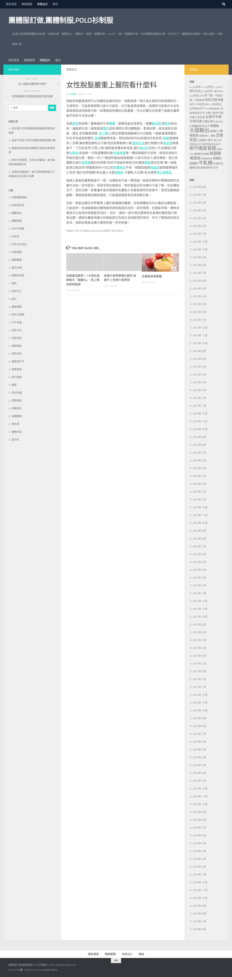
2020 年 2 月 (199, 773)
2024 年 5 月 (199, 382)
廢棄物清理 (18, 275)
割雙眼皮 (119, 168)
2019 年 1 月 (199, 874)
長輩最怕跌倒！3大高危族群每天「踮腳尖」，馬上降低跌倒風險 (83, 280)
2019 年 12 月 (200, 788)
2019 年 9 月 (199, 812)
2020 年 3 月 (199, 765)
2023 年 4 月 (199, 476)
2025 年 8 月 (199, 265)
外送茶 (15, 236)
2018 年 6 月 (199, 929)
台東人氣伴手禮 (214, 112)
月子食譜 (17, 322)
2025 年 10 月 (200, 249)
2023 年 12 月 (200, 413)
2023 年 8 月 (199, 444)
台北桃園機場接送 (212, 109)
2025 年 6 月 (199, 280)
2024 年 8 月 (199, 358)
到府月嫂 (211, 100)
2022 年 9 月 (199, 530)
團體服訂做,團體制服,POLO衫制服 (60, 20)
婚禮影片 (214, 131)
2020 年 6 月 (199, 741)
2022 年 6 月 (199, 554)
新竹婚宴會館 (203, 148)
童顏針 (119, 172)
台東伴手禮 (213, 117)
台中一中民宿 (211, 104)
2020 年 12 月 (200, 694)
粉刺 (168, 124)
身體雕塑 (17, 416)
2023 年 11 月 (200, 421)
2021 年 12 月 (200, 601)
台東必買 (207, 121)
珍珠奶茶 (218, 163)
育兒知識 (17, 392)
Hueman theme (49, 970)
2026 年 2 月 (199, 226)
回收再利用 (18, 205)
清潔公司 (17, 330)
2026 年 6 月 (199, 202)
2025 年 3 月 (199, 304)
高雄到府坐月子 (209, 167)
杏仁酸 (103, 133)
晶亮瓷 (167, 143)
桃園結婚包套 (206, 159)
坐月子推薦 (18, 228)
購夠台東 (195, 167)
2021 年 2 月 (199, 679)
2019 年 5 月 (199, 843)
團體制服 (17, 220)
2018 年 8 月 (199, 913)
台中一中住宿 (197, 104)
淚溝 (97, 138)
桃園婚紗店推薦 (201, 154)
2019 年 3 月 (199, 858)
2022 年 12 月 (200, 507)
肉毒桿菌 (119, 153)
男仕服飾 (17, 377)
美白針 (144, 148)
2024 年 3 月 (199, 390)
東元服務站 (164, 172)
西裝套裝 (17, 400)
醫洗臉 (157, 124)
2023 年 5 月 (199, 468)
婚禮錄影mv (204, 136)
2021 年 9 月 (199, 624)
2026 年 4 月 (199, 218)
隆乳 (106, 128)
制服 (220, 100)
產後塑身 (17, 369)
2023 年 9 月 (199, 437)
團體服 (214, 126)
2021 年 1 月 (199, 687)
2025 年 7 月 (199, 272)
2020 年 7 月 (199, 733)
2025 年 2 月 (199, 312)
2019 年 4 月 (199, 851)
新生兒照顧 (18, 314)
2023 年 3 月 (199, 483)
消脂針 (74, 153)
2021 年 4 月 (199, 663)
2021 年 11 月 (200, 608)
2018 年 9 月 (199, 905)
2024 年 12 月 (200, 327)
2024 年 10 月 (200, 343)
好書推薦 (17, 252)
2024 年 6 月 (199, 374)
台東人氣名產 (197, 117)
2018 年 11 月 (200, 890)
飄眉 (148, 163)
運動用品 (17, 431)
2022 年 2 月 (199, 585)
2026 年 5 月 (199, 210)
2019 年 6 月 (199, 835)
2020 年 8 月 (199, 726)
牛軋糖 (205, 163)
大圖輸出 (199, 130)
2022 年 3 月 (199, 577)
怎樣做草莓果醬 (152, 276)
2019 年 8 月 (199, 819)
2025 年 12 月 (200, 241)
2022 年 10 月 (200, 523)
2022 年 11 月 (200, 515)
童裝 (14, 384)
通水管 (15, 423)
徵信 (55, 4)
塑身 (75, 124)
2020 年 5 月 (199, 749)
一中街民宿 (198, 100)
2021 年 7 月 (199, 640)
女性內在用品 (19, 244)
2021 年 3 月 (199, 671)
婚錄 (213, 135)
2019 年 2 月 (199, 866)
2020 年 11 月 (200, 702)
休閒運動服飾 (19, 197)
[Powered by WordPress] (21, 970)
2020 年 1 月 (199, 780)
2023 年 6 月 (199, 460)
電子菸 (15, 439)
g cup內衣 (206, 91)
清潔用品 (17, 338)
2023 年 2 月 (199, 491)
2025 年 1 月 (199, 319)
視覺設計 (42, 4)
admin (73, 94)
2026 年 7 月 (199, 194)
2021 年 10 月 (200, 616)
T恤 (210, 95)
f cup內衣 (217, 87)
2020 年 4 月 (199, 757)
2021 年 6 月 (199, 648)
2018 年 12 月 (200, 882)
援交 (14, 298)
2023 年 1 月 (199, 499)
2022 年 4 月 (199, 569)
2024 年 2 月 (199, 397)
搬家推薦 (17, 306)
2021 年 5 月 (199, 655)
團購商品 (17, 213)
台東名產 (196, 121)
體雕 (112, 124)
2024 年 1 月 (199, 405)
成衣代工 (17, 291)
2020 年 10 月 (200, 710)
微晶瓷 (154, 168)
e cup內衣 (207, 86)
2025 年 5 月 (199, 288)
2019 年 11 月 (200, 796)
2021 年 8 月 (199, 632)
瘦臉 (166, 138)
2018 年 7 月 (199, 921)
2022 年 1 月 (199, 593)
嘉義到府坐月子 (201, 126)
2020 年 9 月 (199, 718)
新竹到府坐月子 (212, 144)
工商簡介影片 (205, 140)
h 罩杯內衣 (217, 91)
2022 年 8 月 (199, 538)
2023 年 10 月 (200, 429)
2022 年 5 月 (199, 562)
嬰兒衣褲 (17, 267)
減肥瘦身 (17, 345)
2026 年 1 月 (199, 233)
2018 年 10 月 (200, 898)
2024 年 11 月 (200, 335)
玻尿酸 (86, 163)
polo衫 (203, 95)
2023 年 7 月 (199, 452)
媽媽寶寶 (26, 4)
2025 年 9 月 (199, 257)
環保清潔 (11, 4)
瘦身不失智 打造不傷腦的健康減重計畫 (33, 140)
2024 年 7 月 (199, 366)
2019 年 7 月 (199, 827)
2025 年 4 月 (199, 296)
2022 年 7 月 (199, 546)
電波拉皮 (138, 143)
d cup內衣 (195, 86)
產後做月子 (18, 361)
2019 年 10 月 (200, 804)
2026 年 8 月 (199, 187)
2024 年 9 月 (199, 351)
